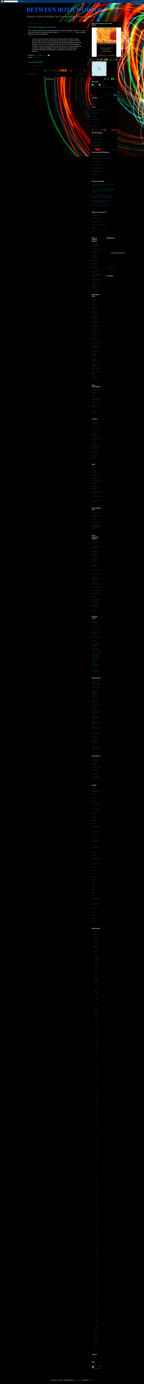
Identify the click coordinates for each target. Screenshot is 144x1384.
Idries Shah (95, 260)
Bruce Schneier (94, 621)
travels (94, 908)
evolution (94, 831)
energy (94, 823)
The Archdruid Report (98, 168)
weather (94, 918)
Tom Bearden (96, 516)
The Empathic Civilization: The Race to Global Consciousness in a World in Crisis (104, 190)
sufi (93, 896)
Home (57, 74)
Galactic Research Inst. (96, 479)
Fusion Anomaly (94, 317)
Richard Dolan (96, 593)
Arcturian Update (94, 547)
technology (36, 57)
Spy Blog (94, 770)
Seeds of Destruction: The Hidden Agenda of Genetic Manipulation (102, 196)
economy (94, 820)
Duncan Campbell (95, 759)
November (96, 965)
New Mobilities (96, 139)
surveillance (95, 899)
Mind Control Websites (96, 722)
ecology (94, 817)
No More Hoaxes (94, 338)
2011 (95, 934)
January (96, 1327)
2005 (95, 1337)
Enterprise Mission (95, 312)
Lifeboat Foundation (95, 325)
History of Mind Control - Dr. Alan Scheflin (96, 682)
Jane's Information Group (95, 664)
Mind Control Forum (96, 701)
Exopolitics (95, 252)
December (96, 957)
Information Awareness (95, 644)
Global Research (95, 256)
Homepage (95, 113)
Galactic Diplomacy (95, 578)
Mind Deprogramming (96, 728)
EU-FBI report (96, 767)
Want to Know (96, 368)
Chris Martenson (97, 165)
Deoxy (94, 393)
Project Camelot (94, 267)
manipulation (96, 847)
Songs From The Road (99, 225)
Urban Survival (96, 279)
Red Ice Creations (95, 359)
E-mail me (95, 101)
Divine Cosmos (96, 249)
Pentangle (95, 228)
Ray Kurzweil (96, 351)
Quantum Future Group (96, 346)
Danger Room (96, 626)
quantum (94, 870)
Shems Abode (96, 145)
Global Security (96, 637)
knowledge (95, 841)
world (93, 921)
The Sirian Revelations (95, 605)
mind (93, 855)
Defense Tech (96, 629)
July (97, 993)
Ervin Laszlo (95, 155)
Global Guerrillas (95, 633)
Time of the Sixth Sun (95, 500)
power (94, 867)
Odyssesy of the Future (95, 447)
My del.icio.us (96, 126)
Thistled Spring (96, 218)
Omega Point (96, 399)
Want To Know (96, 283)
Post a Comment (35, 65)
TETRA (94, 519)
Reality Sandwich (95, 354)
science (94, 876)
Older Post (82, 74)
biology (94, 794)
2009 (95, 942)
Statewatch (95, 773)
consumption (96, 809)
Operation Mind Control (96, 737)
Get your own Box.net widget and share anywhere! (110, 268)
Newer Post (32, 74)
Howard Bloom (96, 321)
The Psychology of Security (67, 32)
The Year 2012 (96, 496)
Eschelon (94, 763)
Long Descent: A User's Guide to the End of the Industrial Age (103, 201)
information (95, 838)
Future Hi (95, 430)
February (96, 1319)
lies (93, 844)
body (93, 797)
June (96, 999)
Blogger (91, 1380)
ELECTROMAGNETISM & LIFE (96, 527)
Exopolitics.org (96, 574)
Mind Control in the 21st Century (96, 706)
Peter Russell (96, 342)
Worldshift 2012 (96, 161)
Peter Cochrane (95, 451)
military (94, 852)
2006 (95, 1333)
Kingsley (104, 85)
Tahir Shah (95, 271)
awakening (95, 791)
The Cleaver (95, 174)
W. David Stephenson (95, 670)
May (97, 1003)
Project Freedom (94, 741)
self (93, 883)
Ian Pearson (95, 443)
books (94, 801)
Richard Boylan (96, 590)
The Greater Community (95, 600)
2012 (93, 467)
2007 (95, 951)
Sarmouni (95, 402)
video (93, 912)
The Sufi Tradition (94, 411)
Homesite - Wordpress (99, 110)
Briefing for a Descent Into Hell (101, 205)
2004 (95, 1341)
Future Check (96, 427)
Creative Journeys (97, 142)
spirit (93, 889)
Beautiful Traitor (97, 136)
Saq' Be (94, 483)
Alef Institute (95, 389)
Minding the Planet (95, 330)
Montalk (94, 334)
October (96, 973)
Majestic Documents (95, 583)
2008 (95, 947)
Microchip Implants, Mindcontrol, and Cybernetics (95, 694)
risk (93, 873)
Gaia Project (95, 475)
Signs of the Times (95, 364)
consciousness (96, 804)
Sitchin (94, 596)
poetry (94, 863)
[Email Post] (48, 55)
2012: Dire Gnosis (95, 471)
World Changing (95, 377)
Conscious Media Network (96, 245)
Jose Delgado (96, 687)
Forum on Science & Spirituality (101, 158)
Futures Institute (94, 434)
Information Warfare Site (95, 649)
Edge (93, 304)
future (93, 834)
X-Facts (94, 609)
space (94, 886)
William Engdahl (97, 171)
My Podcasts (96, 123)
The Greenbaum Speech (95, 747)
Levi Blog (94, 263)
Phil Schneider (96, 587)
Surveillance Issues (95, 777)
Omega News (96, 512)
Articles (94, 116)
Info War (94, 640)
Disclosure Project (95, 560)
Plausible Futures (94, 456)
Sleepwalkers (96, 215)
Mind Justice (96, 733)
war (93, 915)
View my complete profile (106, 87)
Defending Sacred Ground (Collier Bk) (95, 554)
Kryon (93, 396)
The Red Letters (94, 487)
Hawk (93, 231)
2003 (95, 1346)
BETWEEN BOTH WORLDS (64, 9)
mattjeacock (77, 1380)
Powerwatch (95, 522)
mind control (95, 859)
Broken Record (96, 221)
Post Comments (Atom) (60, 79)
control (94, 814)
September (96, 981)
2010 (95, 938)
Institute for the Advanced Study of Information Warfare (96, 656)
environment (96, 826)
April (96, 1009)
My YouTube (96, 119)
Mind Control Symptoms (96, 717)
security (94, 880)
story (93, 892)
